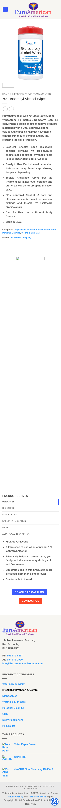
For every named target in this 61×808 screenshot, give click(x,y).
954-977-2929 (15, 659)
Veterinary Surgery (13, 684)
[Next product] (5, 109)
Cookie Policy (33, 786)
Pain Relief (8, 726)
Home (5, 94)
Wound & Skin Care (30, 233)
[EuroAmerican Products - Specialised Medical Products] (33, 9)
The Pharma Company (20, 237)
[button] (5, 9)
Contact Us (30, 789)
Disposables (20, 229)
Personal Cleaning (11, 233)
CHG (5, 714)
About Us (48, 786)
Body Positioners (12, 720)
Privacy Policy (14, 786)
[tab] (30, 502)
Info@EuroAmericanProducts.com (22, 663)
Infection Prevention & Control (32, 94)
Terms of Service (37, 796)
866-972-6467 (15, 655)
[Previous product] (11, 109)
